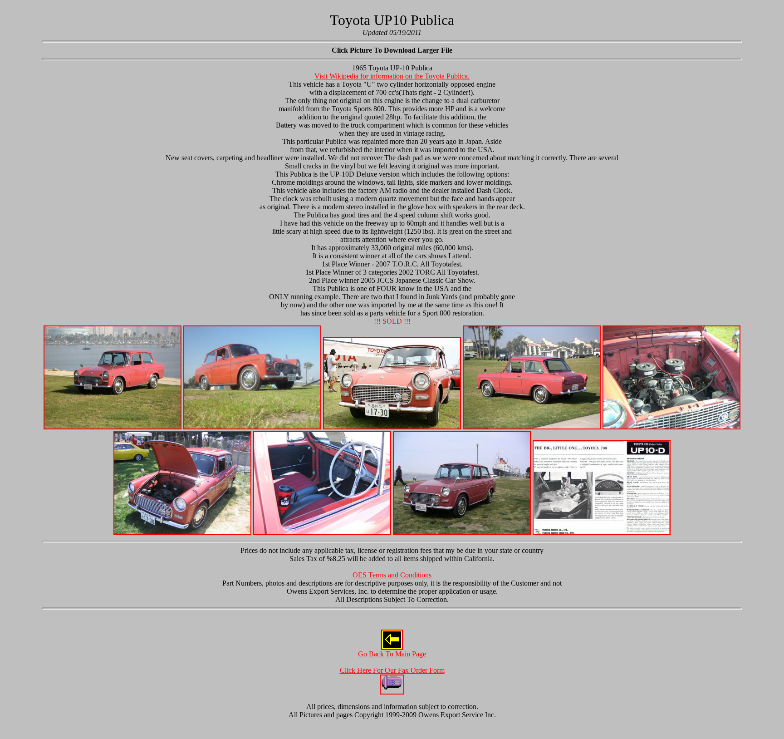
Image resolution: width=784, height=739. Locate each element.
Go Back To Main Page (392, 654)
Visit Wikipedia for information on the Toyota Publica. (392, 76)
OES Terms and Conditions (392, 575)
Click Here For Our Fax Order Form (392, 670)
